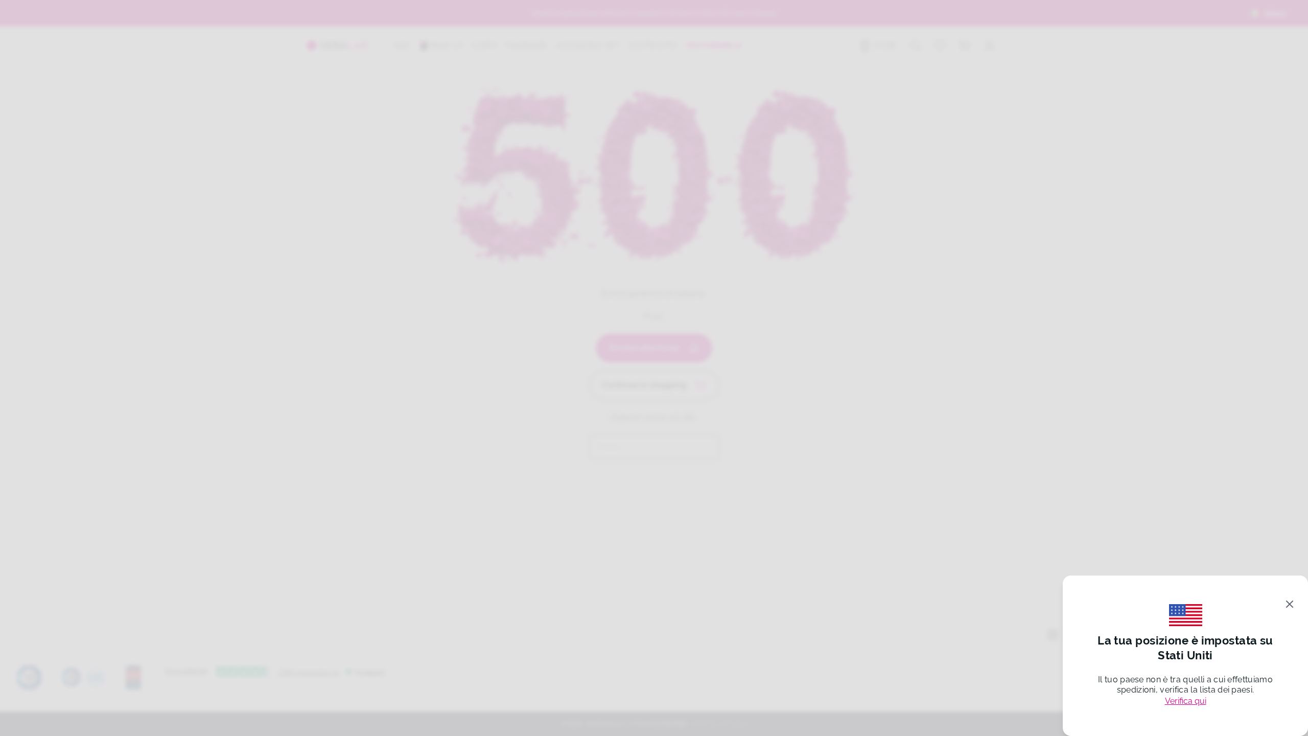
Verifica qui (1185, 701)
